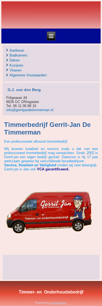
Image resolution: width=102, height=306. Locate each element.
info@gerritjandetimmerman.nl (29, 110)
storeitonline (58, 302)
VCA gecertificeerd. (53, 169)
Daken (15, 60)
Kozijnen (16, 65)
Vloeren (15, 70)
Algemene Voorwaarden (28, 75)
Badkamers (18, 55)
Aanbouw (17, 50)
